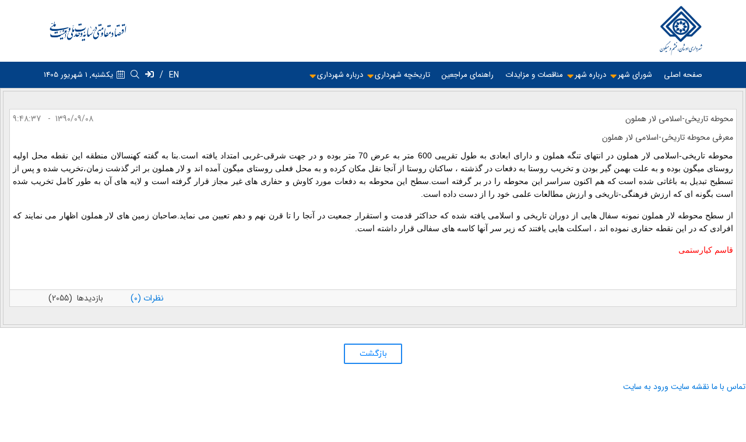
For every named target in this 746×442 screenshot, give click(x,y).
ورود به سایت (645, 386)
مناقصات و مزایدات (534, 75)
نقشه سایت (690, 386)
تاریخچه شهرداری (402, 75)
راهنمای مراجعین (468, 75)
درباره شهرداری (340, 75)
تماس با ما (728, 386)
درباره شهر (590, 75)
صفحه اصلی (683, 75)
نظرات (147, 298)
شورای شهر (635, 75)
